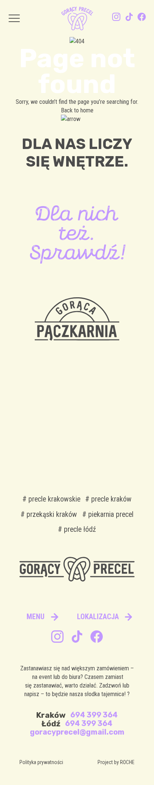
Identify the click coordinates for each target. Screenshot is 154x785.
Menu (35, 616)
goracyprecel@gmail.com (77, 732)
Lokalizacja (98, 616)
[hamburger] (14, 18)
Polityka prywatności (41, 762)
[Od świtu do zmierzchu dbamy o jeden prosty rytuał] (109, 406)
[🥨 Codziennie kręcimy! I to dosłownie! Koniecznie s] (109, 447)
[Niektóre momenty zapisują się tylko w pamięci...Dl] (45, 406)
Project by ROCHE (116, 762)
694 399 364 (94, 715)
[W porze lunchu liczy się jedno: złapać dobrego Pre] (45, 447)
